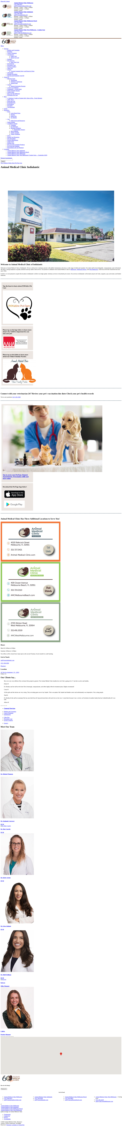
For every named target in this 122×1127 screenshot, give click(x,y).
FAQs (8, 135)
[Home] (9, 44)
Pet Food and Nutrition (13, 146)
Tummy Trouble (15, 132)
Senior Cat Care (15, 57)
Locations (6, 149)
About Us (6, 77)
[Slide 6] (11, 1036)
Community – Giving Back (14, 89)
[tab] (62, 708)
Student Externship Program (18, 86)
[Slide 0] (1, 705)
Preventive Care (11, 65)
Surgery (9, 69)
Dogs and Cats (11, 101)
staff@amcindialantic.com (21, 15)
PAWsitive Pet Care (12, 95)
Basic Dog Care (15, 62)
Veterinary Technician (16, 81)
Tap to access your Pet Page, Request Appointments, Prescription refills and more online (16, 476)
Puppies (13, 114)
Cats (8, 119)
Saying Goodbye (11, 66)
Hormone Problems (16, 128)
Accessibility (7, 1119)
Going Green (10, 92)
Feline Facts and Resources (18, 120)
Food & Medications (12, 140)
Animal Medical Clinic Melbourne (23, 3)
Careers (9, 84)
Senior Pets (14, 116)
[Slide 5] (9, 1036)
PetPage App (10, 143)
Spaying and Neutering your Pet (15, 75)
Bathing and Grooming (13, 50)
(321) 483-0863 (18, 22)
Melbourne (73, 269)
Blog (5, 96)
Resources (6, 110)
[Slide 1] (3, 705)
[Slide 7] (13, 1036)
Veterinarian (14, 80)
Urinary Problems (15, 134)
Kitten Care (14, 56)
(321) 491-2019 (18, 31)
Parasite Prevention (12, 74)
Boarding (9, 51)
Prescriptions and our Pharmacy (15, 147)
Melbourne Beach (81, 269)
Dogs (8, 111)
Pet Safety (10, 105)
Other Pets (10, 68)
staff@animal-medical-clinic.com (22, 6)
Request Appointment (6, 158)
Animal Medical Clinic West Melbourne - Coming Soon (29, 30)
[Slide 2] (4, 705)
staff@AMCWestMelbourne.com (22, 33)
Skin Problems (14, 131)
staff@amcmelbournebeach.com (22, 24)
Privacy (6, 1117)
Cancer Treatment (12, 53)
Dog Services (10, 60)
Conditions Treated (12, 123)
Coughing (13, 125)
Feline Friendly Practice (13, 90)
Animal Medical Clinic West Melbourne (106, 1097)
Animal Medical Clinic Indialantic (23, 12)
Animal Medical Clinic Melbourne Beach (25, 21)
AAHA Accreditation (13, 87)
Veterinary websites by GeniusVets (15, 1125)
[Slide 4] (8, 1036)
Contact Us (7, 1116)
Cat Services (10, 54)
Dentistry (9, 59)
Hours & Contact (5, 1)
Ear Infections (14, 126)
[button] (61, 1054)
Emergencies (10, 63)
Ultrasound (10, 72)
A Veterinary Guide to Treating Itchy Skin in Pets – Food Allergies (24, 98)
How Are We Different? (13, 93)
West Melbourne (93, 269)
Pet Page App (18, 163)
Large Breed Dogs (15, 113)
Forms (5, 108)
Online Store (10, 141)
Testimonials (7, 1114)
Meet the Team (11, 78)
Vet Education (11, 107)
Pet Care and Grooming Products (16, 144)
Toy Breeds (14, 117)
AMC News (10, 99)
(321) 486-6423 (18, 4)
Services (6, 48)
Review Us (3, 1089)
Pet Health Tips (11, 102)
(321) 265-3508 (16, 397)
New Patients (4, 163)
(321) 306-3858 (18, 13)
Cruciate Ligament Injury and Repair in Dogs (22, 71)
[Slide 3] (6, 705)
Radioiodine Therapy (19, 129)
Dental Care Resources (13, 137)
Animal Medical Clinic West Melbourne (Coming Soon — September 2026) (27, 155)
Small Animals (11, 122)
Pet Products (10, 104)
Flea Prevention (11, 138)
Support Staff (14, 83)
